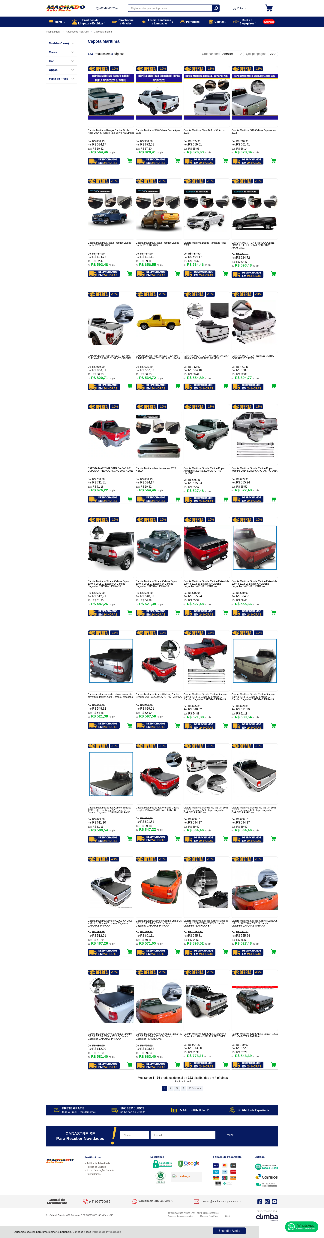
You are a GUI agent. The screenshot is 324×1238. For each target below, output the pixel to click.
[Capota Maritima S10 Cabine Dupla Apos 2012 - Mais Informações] (255, 96)
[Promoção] (98, 68)
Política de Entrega (96, 1167)
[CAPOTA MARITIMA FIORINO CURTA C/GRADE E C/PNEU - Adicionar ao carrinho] (273, 386)
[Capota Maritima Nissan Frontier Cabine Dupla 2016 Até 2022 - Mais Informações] (159, 209)
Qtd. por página (256, 53)
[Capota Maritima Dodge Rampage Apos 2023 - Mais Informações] (207, 209)
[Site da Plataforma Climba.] (267, 1215)
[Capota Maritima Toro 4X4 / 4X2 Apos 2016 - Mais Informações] (207, 96)
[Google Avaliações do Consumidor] (186, 1177)
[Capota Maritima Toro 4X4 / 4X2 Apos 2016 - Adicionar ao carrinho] (225, 160)
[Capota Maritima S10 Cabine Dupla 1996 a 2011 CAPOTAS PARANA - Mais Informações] (255, 1000)
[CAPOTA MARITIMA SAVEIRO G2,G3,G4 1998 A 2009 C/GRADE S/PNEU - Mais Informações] (207, 322)
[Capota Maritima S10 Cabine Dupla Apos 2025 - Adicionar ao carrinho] (177, 160)
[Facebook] (259, 1201)
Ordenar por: (210, 53)
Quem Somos (93, 1174)
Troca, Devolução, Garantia (101, 1170)
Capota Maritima (103, 31)
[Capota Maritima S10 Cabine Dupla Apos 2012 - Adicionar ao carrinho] (273, 160)
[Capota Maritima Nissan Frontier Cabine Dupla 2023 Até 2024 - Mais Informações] (111, 209)
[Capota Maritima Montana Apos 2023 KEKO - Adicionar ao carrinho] (177, 499)
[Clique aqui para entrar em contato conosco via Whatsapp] (301, 1226)
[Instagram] (267, 1201)
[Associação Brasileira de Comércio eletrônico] (160, 1177)
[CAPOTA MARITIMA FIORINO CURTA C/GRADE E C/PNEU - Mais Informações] (255, 322)
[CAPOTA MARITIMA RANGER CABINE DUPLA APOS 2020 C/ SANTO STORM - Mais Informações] (111, 322)
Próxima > (195, 1088)
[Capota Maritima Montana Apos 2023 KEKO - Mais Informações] (159, 434)
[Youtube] (274, 1201)
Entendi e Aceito (229, 1230)
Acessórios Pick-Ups (77, 31)
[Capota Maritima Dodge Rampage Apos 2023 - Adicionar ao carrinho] (225, 273)
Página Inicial (53, 31)
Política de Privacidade (106, 1231)
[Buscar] (215, 8)
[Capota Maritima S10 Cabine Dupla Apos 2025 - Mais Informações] (159, 96)
